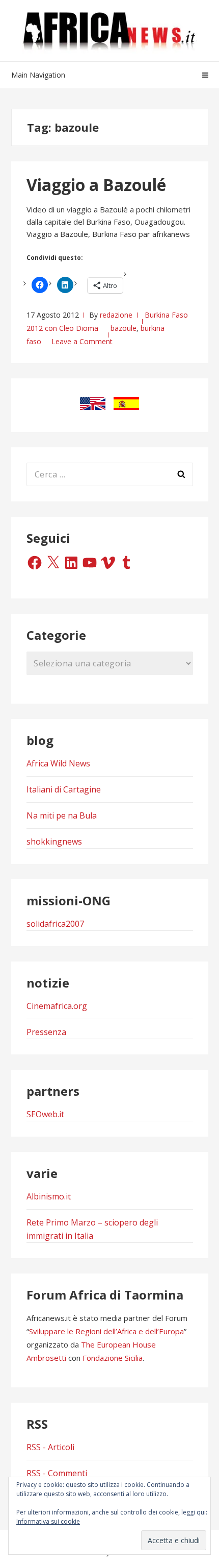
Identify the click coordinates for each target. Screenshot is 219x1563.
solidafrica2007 (55, 923)
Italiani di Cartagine (63, 789)
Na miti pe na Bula (61, 815)
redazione (116, 315)
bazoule (123, 328)
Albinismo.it (48, 1196)
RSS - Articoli (50, 1447)
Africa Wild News (58, 763)
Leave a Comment (82, 341)
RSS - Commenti (56, 1473)
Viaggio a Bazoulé (96, 185)
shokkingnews (54, 841)
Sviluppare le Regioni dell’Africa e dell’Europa (106, 1331)
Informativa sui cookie (48, 1521)
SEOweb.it (45, 1114)
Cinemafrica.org (56, 1006)
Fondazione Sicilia (113, 1358)
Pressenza (46, 1032)
